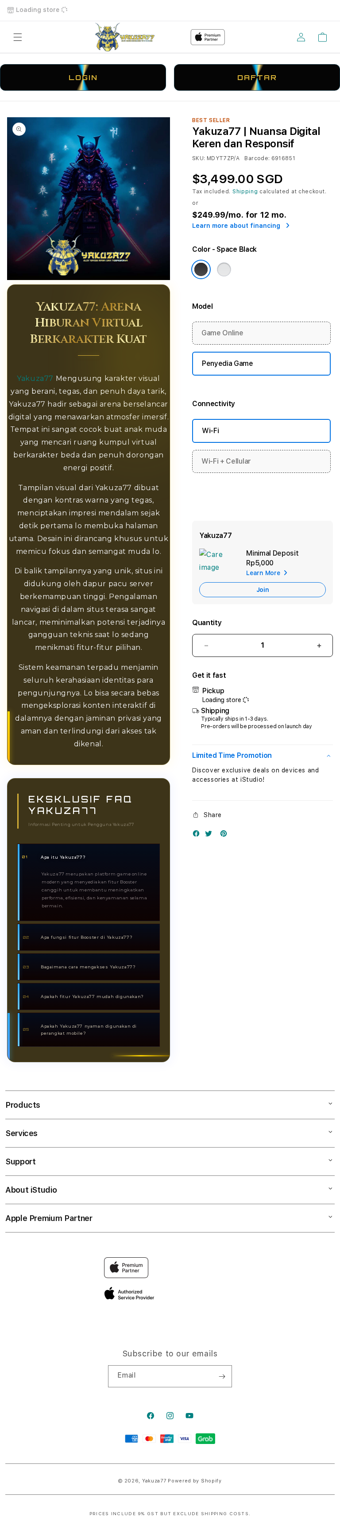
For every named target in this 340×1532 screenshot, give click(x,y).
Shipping (245, 191)
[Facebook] (198, 835)
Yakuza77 (35, 378)
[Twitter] (211, 835)
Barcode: (257, 158)
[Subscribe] (222, 1376)
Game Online (222, 333)
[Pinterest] (226, 835)
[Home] (125, 37)
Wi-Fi (210, 430)
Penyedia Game (227, 363)
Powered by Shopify (195, 1481)
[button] (17, 37)
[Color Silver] (224, 269)
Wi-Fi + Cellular (226, 461)
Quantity (206, 622)
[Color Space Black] (201, 269)
